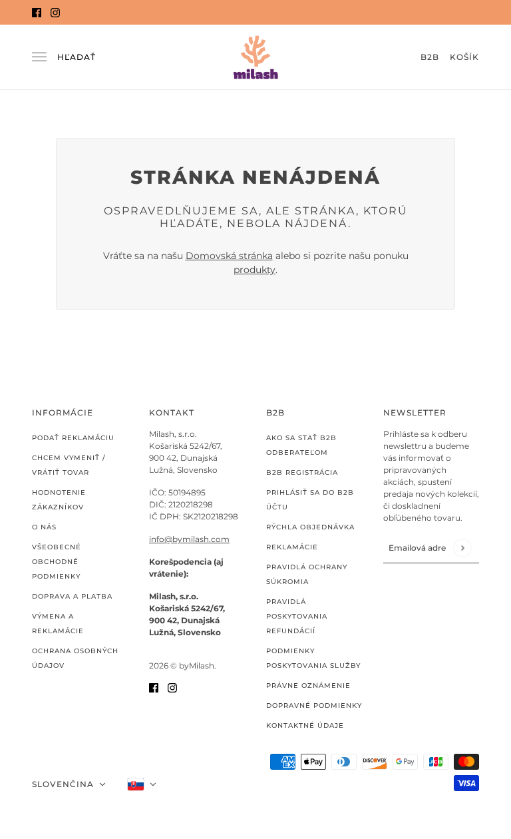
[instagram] (55, 12)
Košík (464, 57)
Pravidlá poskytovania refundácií (296, 616)
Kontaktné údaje (305, 725)
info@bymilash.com (189, 539)
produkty (254, 270)
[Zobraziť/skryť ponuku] (39, 57)
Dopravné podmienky (314, 705)
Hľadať (76, 57)
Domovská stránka (229, 256)
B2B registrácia (302, 472)
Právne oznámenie (308, 685)
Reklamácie (292, 547)
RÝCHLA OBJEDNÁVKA (310, 527)
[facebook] (37, 12)
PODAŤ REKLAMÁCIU (73, 437)
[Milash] (255, 57)
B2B (430, 57)
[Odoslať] (462, 548)
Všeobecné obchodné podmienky (56, 562)
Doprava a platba (72, 596)
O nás (44, 527)
